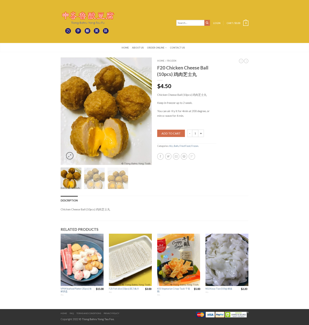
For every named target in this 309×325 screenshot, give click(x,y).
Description (69, 200)
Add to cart (171, 133)
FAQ (72, 313)
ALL (171, 146)
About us (138, 47)
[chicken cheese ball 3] (106, 111)
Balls (176, 146)
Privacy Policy (111, 313)
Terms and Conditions (88, 313)
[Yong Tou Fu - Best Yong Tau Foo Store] (87, 21)
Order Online (155, 47)
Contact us (177, 47)
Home (125, 47)
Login (216, 23)
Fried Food (185, 146)
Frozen (171, 60)
